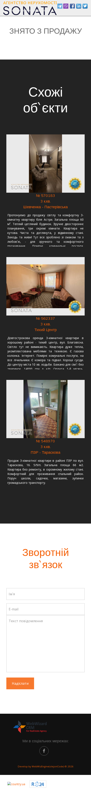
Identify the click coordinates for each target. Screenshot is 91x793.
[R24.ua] (37, 784)
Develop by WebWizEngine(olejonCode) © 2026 (45, 766)
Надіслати (20, 683)
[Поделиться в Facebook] (72, 6)
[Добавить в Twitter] (85, 6)
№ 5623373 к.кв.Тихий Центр (45, 324)
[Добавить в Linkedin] (78, 6)
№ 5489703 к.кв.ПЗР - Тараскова (45, 447)
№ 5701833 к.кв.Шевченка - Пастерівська (45, 201)
